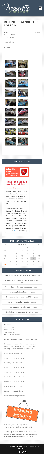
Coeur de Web (17, 446)
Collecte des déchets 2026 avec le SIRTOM (19, 275)
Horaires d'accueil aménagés (18, 302)
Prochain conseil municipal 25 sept (18, 312)
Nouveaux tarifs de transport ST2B (19, 297)
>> (39, 245)
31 (5, 264)
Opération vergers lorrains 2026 (18, 307)
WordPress (22, 449)
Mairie (8, 48)
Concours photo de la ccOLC (19, 292)
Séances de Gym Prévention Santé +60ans (20, 280)
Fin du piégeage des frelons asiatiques (19, 287)
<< (5, 245)
